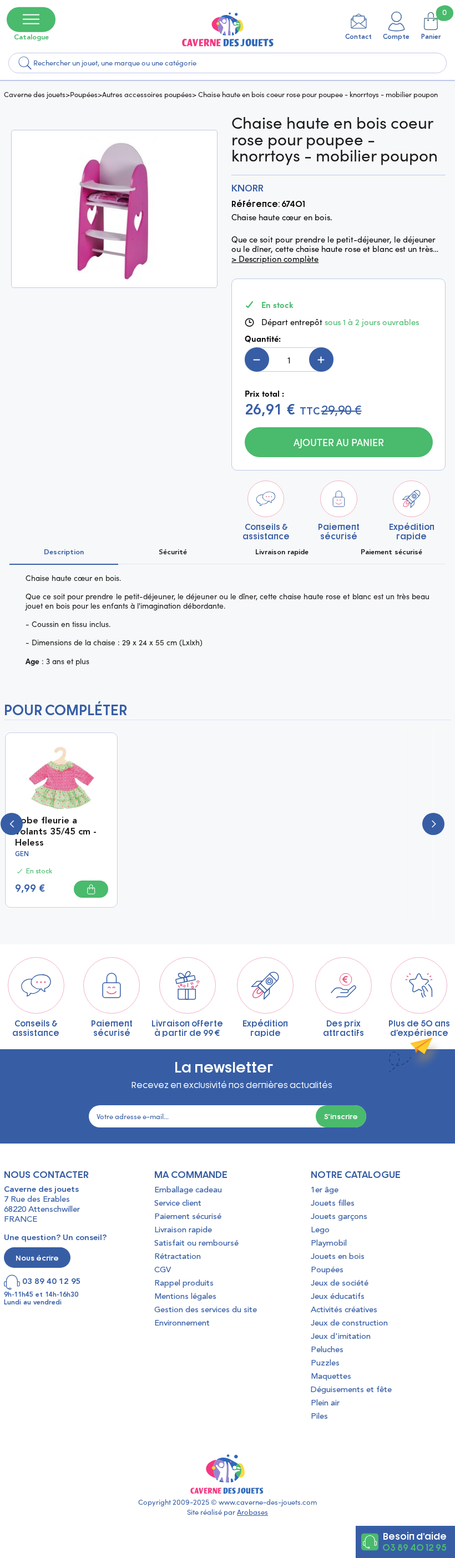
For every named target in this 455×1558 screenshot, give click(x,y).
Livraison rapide (183, 1230)
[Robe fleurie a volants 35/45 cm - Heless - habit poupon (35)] (61, 776)
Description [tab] (64, 552)
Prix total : (264, 393)
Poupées (84, 94)
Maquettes (331, 1377)
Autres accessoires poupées (147, 94)
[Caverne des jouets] (228, 29)
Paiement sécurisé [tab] (391, 552)
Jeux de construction (349, 1323)
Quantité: (263, 338)
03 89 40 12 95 (414, 1546)
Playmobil (329, 1244)
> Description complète (274, 259)
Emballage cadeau (188, 1190)
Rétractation (177, 1257)
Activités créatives (344, 1310)
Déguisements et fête (351, 1390)
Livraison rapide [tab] (282, 552)
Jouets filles (333, 1204)
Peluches (327, 1350)
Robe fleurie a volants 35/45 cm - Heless (56, 832)
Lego (320, 1230)
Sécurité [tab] (173, 552)
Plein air (325, 1403)
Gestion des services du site (205, 1310)
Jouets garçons (339, 1217)
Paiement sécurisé (187, 1217)
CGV (162, 1270)
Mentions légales (185, 1297)
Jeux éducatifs (338, 1297)
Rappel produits (184, 1283)
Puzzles (325, 1363)
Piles (319, 1417)
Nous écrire (37, 1257)
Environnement (182, 1323)
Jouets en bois (338, 1257)
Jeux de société (339, 1283)
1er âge (324, 1190)
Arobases (252, 1512)
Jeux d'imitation (341, 1337)
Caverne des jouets (34, 94)
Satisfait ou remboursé (196, 1244)
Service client (177, 1204)
